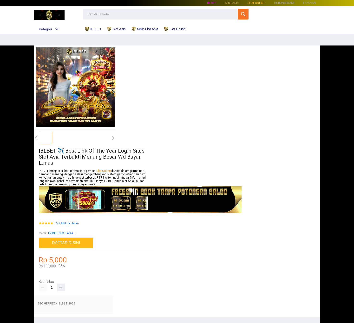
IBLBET (211, 3)
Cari (243, 14)
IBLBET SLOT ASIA (60, 233)
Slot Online (256, 3)
